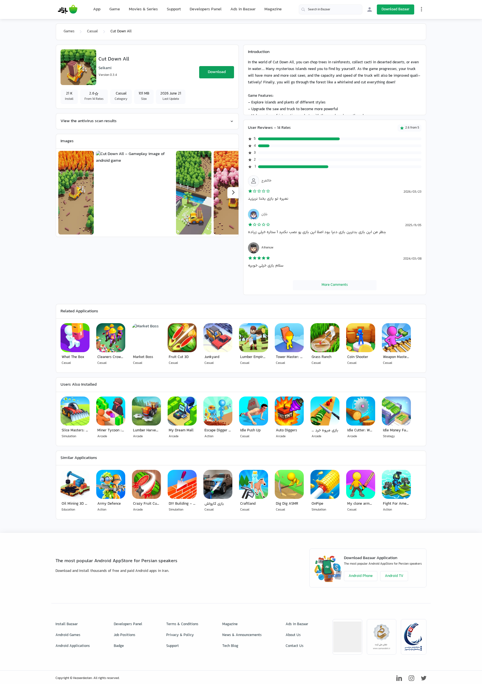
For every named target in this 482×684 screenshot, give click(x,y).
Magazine (273, 9)
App (96, 9)
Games (69, 31)
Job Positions (124, 635)
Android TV (394, 576)
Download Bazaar (395, 9)
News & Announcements (242, 635)
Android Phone (361, 576)
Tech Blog (230, 646)
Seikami (105, 68)
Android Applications (73, 646)
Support (174, 9)
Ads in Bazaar (243, 9)
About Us (293, 635)
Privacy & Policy (180, 635)
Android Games (68, 635)
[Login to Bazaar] (370, 9)
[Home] (68, 9)
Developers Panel (205, 9)
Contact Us (294, 646)
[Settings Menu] (421, 9)
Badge (119, 646)
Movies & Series (143, 9)
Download (217, 72)
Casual (92, 31)
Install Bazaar (67, 624)
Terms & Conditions (182, 624)
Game (114, 9)
